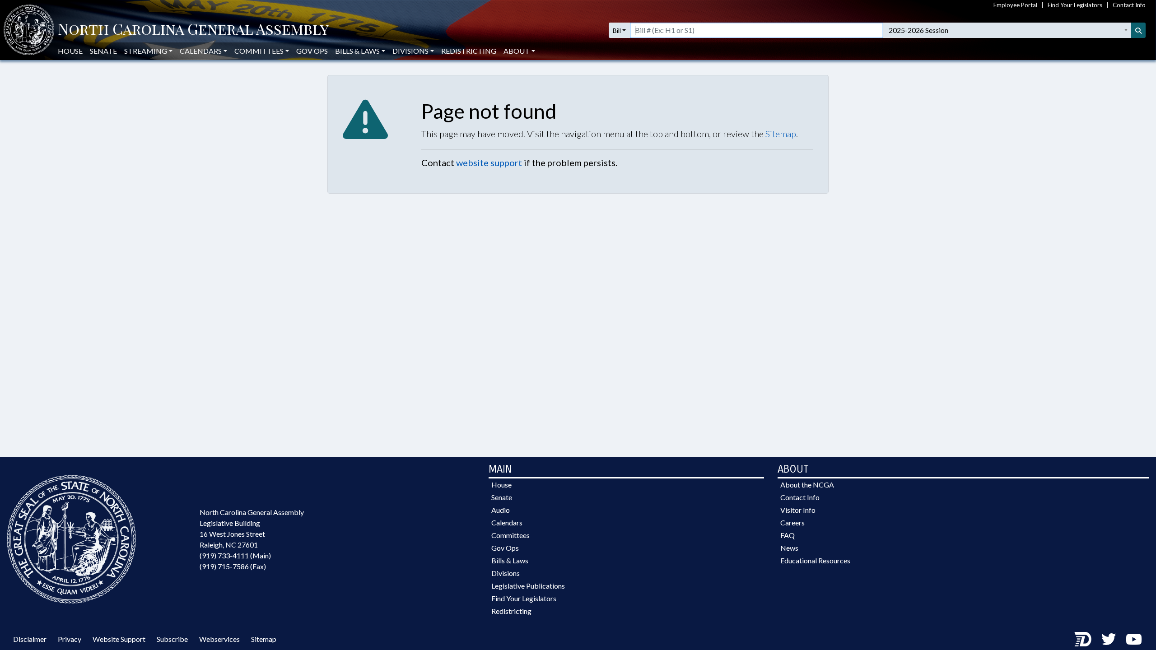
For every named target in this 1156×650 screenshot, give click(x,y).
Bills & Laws (509, 560)
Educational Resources (815, 560)
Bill (617, 30)
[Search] (1138, 30)
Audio (500, 510)
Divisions (505, 573)
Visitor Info (798, 510)
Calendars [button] (201, 50)
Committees (510, 535)
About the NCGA (807, 484)
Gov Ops (312, 50)
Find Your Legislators (1075, 5)
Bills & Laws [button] (357, 50)
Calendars (506, 522)
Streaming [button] (145, 50)
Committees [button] (259, 50)
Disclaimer (30, 639)
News (789, 547)
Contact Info (1129, 5)
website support (489, 162)
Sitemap (780, 133)
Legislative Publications (528, 585)
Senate (103, 50)
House (70, 50)
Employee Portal (1015, 5)
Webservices (219, 639)
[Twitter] (1108, 639)
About (516, 50)
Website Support (119, 639)
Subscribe (172, 639)
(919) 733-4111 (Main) (235, 555)
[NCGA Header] (193, 30)
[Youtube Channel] (1134, 639)
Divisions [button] (410, 50)
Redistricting (468, 50)
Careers (792, 522)
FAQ (787, 535)
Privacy (69, 639)
